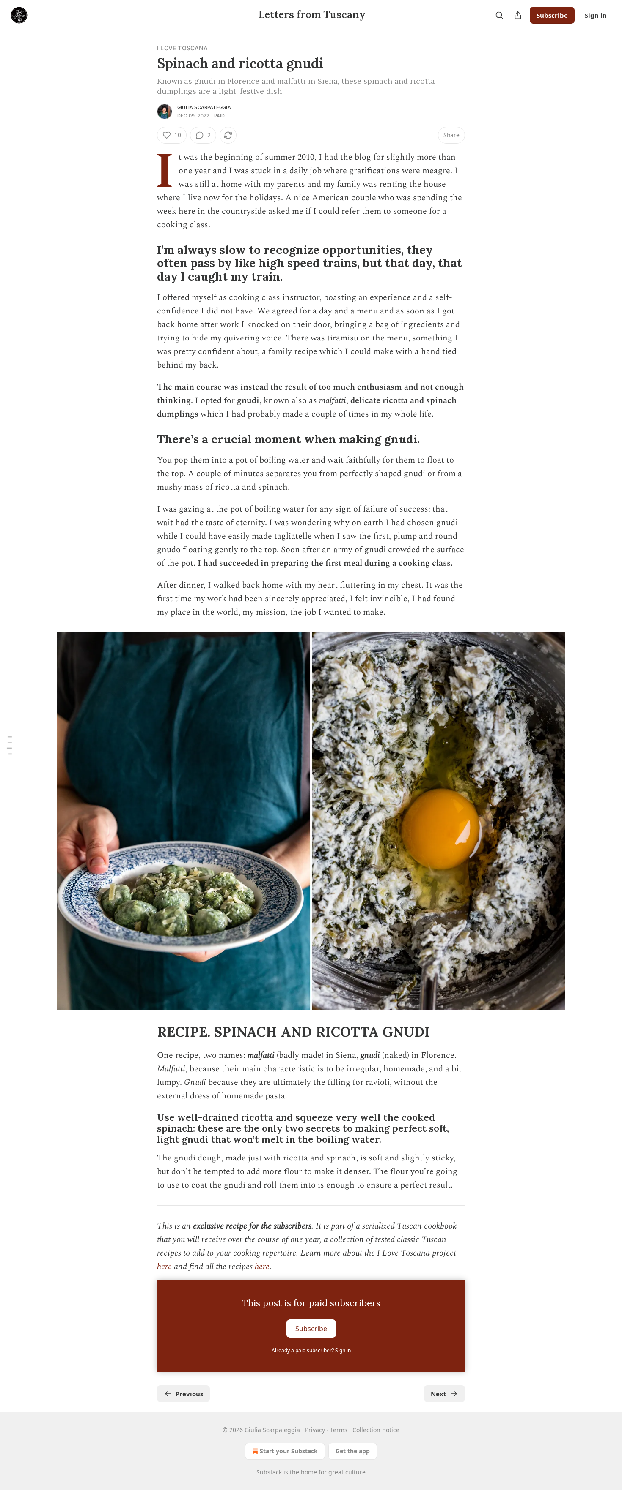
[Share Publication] (517, 15)
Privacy (315, 1430)
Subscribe (552, 15)
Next (438, 1393)
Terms (338, 1430)
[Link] (145, 263)
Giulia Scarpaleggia (204, 107)
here (164, 1266)
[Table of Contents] (9, 745)
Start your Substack (289, 1451)
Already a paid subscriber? (311, 1350)
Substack (269, 1472)
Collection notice (375, 1430)
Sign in (596, 15)
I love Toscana (182, 48)
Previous (189, 1393)
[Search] (499, 15)
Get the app (353, 1451)
